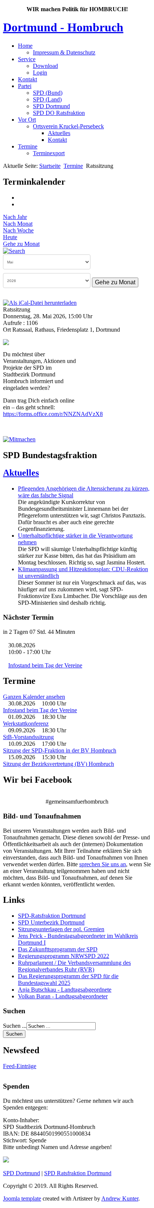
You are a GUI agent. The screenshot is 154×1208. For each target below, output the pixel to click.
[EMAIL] (20, 204)
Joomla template (22, 1198)
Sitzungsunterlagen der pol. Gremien (61, 929)
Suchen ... (15, 1026)
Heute (10, 237)
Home (25, 46)
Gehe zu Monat (21, 244)
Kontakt (27, 79)
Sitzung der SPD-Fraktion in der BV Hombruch (59, 750)
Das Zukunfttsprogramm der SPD (58, 949)
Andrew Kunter (119, 1198)
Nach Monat (18, 223)
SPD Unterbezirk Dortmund (51, 922)
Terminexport (49, 153)
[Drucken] (20, 197)
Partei (24, 86)
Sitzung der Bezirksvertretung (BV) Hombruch (58, 764)
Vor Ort (27, 119)
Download (45, 66)
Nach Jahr (15, 217)
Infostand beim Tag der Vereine (45, 665)
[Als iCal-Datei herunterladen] (40, 302)
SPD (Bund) (47, 93)
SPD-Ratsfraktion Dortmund (52, 916)
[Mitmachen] (19, 439)
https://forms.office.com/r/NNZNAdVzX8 (53, 414)
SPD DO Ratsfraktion (59, 113)
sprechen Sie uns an (102, 864)
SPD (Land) (47, 99)
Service (27, 59)
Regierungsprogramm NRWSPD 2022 (63, 956)
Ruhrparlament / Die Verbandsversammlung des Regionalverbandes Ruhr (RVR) (74, 966)
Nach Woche (18, 230)
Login (40, 72)
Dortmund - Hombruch (63, 27)
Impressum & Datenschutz (64, 52)
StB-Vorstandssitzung (28, 737)
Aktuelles (59, 133)
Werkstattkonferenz (26, 723)
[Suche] (14, 250)
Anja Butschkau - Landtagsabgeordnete (64, 989)
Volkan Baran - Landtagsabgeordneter (63, 996)
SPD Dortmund (51, 106)
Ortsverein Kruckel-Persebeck (68, 126)
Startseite (50, 166)
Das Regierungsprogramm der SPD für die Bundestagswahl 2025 (68, 979)
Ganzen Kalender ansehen (34, 697)
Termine (27, 146)
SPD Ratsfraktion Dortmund (77, 1173)
